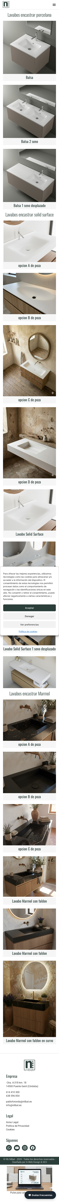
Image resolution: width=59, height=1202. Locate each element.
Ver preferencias (29, 624)
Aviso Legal (12, 1122)
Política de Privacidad (17, 1125)
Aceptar (29, 607)
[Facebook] (33, 1148)
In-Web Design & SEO (36, 1162)
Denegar (29, 616)
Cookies (10, 1129)
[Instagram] (25, 1148)
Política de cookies (28, 631)
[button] (54, 4)
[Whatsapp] (9, 1148)
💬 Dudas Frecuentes (40, 1195)
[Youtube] (17, 1148)
